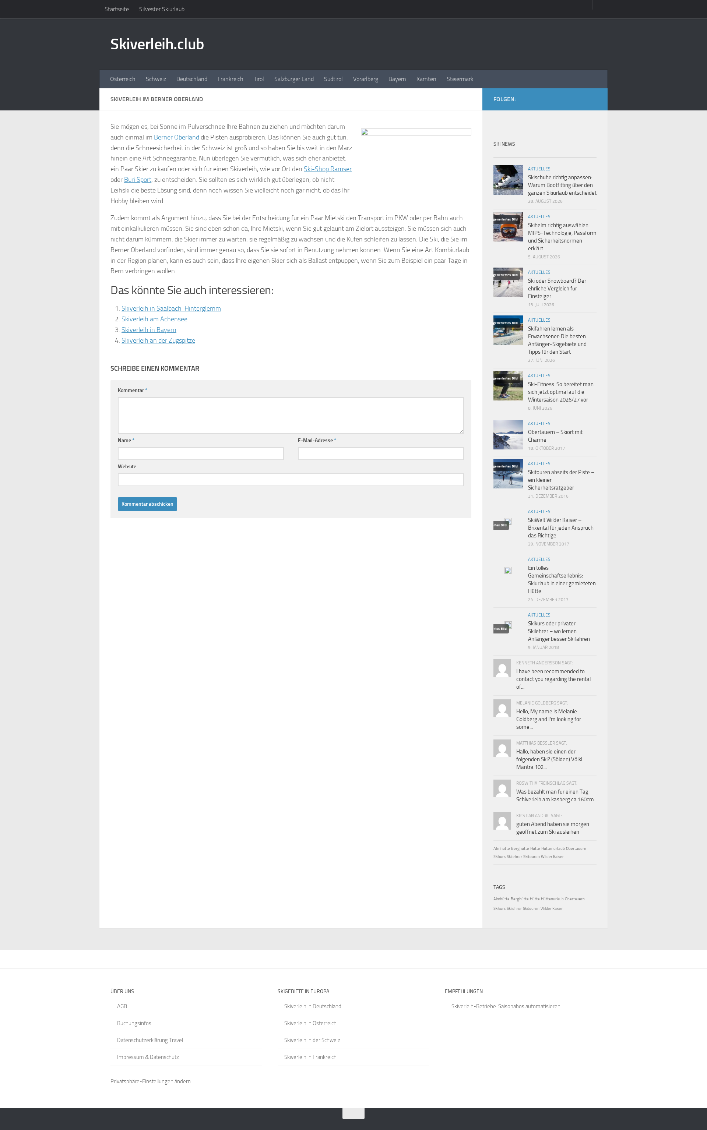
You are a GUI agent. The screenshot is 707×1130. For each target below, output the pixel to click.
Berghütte (520, 848)
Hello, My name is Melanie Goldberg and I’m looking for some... (548, 719)
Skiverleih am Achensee (154, 319)
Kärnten (426, 78)
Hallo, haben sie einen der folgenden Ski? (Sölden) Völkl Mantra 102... (549, 759)
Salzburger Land (294, 78)
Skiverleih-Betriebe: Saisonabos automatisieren (505, 1006)
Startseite (117, 9)
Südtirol (333, 78)
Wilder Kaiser (552, 856)
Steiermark (460, 78)
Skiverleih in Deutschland (312, 1006)
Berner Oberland (176, 137)
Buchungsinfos (134, 1023)
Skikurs (499, 856)
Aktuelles (539, 169)
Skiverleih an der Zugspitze (158, 340)
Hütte (535, 848)
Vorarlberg (365, 78)
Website (127, 466)
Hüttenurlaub (553, 848)
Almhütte (501, 848)
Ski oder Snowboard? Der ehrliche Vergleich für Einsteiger (557, 289)
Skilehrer (514, 856)
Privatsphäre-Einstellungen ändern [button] (150, 1081)
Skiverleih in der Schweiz (312, 1040)
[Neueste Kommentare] (558, 154)
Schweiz (156, 78)
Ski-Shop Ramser (328, 169)
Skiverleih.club (157, 44)
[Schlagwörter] (584, 154)
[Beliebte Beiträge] (532, 154)
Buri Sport (137, 180)
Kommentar (132, 390)
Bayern (397, 78)
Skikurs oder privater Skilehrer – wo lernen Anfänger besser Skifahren (559, 631)
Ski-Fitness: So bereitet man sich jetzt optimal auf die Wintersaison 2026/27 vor (561, 392)
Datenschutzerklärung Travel (150, 1040)
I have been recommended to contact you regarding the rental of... (553, 679)
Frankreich (230, 78)
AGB (122, 1006)
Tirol (259, 78)
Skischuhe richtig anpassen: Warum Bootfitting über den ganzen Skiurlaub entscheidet (562, 185)
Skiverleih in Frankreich (310, 1057)
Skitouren (531, 856)
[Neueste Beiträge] (506, 154)
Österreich (123, 78)
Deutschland (191, 78)
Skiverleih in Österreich (310, 1023)
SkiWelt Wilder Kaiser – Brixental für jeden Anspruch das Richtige (561, 528)
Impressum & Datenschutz (148, 1057)
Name (126, 440)
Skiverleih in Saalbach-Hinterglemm (171, 308)
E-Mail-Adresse (317, 440)
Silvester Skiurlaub (161, 9)
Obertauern (576, 848)
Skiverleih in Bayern (149, 330)
